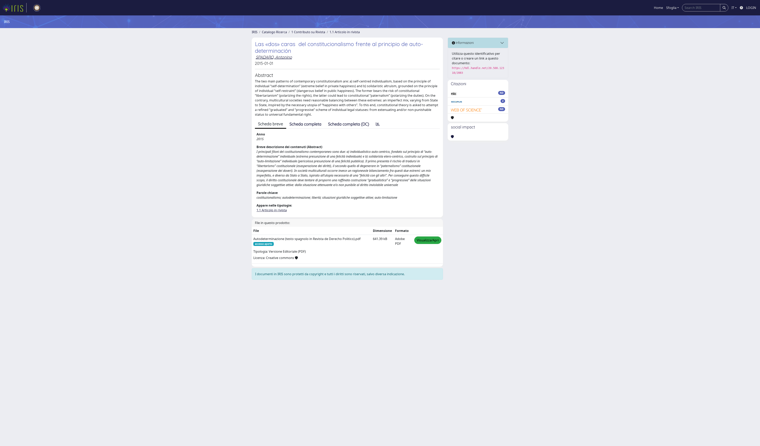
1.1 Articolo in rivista (345, 32)
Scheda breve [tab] (270, 123)
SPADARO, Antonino (274, 57)
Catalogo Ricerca (274, 32)
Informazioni (464, 43)
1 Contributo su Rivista (308, 32)
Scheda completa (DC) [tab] (348, 124)
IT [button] (733, 8)
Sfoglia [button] (671, 8)
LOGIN (751, 8)
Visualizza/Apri (428, 240)
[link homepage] (14, 7)
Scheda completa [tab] (305, 124)
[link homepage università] (37, 7)
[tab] (377, 124)
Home (658, 8)
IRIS (254, 32)
